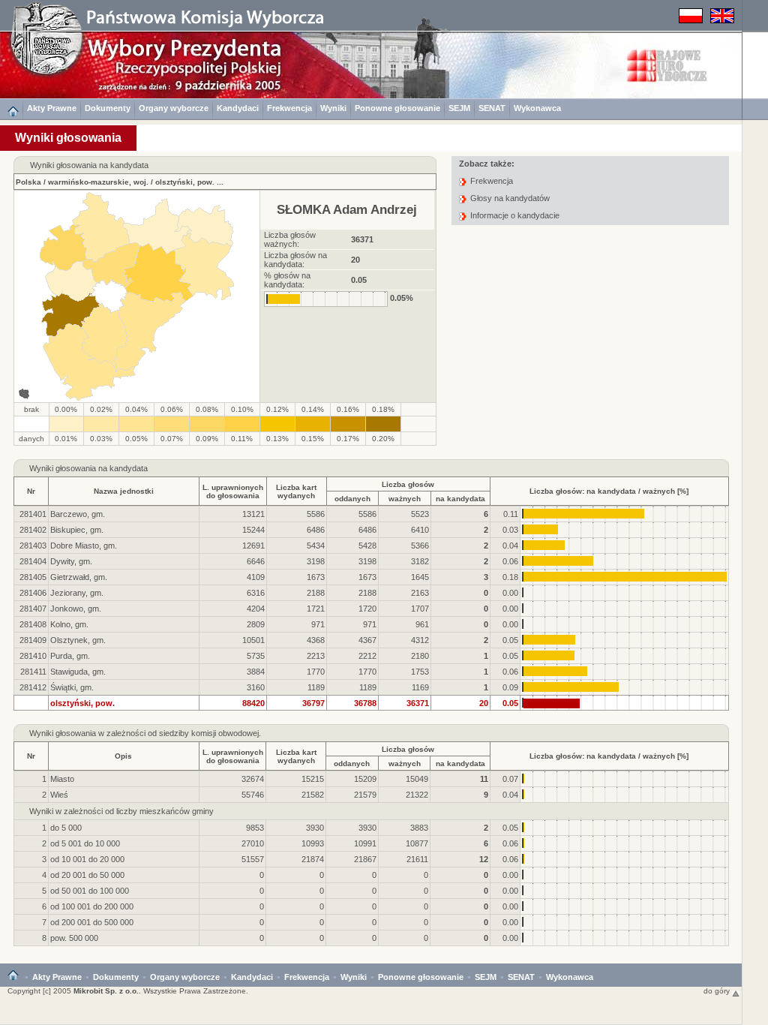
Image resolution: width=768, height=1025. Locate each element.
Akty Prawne (51, 108)
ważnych (404, 498)
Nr (31, 491)
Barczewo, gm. (77, 514)
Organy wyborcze (173, 108)
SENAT (492, 108)
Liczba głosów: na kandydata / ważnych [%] (609, 491)
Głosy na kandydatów (510, 198)
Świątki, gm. (72, 687)
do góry (718, 991)
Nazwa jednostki (124, 491)
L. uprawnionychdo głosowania (232, 491)
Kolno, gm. (69, 624)
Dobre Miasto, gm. (83, 545)
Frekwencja (289, 108)
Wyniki (333, 108)
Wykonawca (537, 108)
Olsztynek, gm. (78, 640)
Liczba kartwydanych (296, 491)
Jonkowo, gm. (75, 608)
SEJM (459, 108)
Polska (28, 182)
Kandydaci (238, 108)
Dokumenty (107, 108)
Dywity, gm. (71, 561)
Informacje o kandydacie (515, 215)
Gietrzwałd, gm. (78, 577)
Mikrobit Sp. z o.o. (106, 991)
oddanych (352, 498)
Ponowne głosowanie (397, 108)
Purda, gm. (70, 655)
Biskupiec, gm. (77, 529)
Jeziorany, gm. (77, 592)
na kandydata (460, 498)
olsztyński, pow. (184, 182)
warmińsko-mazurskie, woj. (98, 182)
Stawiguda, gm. (78, 671)
